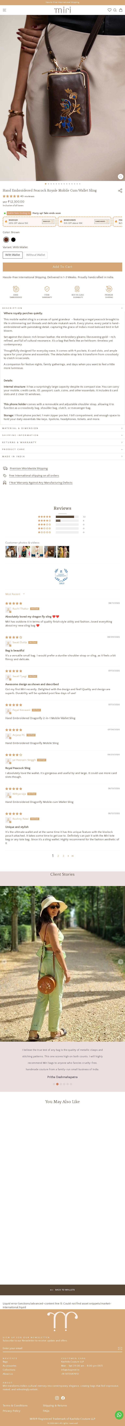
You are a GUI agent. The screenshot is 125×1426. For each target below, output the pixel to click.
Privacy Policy (12, 1410)
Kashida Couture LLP (72, 1361)
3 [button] (63, 855)
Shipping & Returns (55, 1405)
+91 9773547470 (70, 1373)
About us (8, 1373)
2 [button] (58, 855)
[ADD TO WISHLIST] (98, 1113)
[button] (11, 196)
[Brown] (6, 239)
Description (12, 308)
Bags (5, 1361)
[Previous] (4, 961)
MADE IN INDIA (13, 456)
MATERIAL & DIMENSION (20, 428)
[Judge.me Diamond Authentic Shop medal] (61, 575)
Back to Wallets (65, 1290)
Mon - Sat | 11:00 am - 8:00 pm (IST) (82, 1365)
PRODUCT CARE (13, 449)
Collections (9, 1369)
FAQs (46, 1410)
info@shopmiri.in (70, 1369)
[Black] (13, 239)
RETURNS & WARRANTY (19, 442)
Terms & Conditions (15, 1405)
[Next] (120, 961)
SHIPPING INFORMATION (20, 435)
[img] (13, 603)
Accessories (9, 1365)
